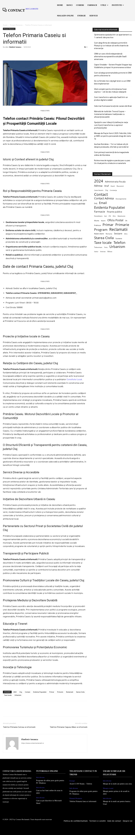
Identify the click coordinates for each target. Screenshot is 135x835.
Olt (126, 220)
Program (100, 229)
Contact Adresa (104, 198)
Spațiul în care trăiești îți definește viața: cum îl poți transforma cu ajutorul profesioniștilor (111, 125)
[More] (30, 53)
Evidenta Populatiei (39, 692)
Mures (96, 220)
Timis (106, 247)
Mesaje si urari (108, 788)
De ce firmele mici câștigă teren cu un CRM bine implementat (112, 82)
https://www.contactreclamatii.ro (32, 743)
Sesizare (118, 233)
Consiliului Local (74, 379)
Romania (109, 234)
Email (103, 202)
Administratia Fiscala (115, 181)
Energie (72, 781)
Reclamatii (69, 692)
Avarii (113, 186)
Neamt (103, 221)
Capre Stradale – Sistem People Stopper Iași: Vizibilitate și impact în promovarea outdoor (113, 66)
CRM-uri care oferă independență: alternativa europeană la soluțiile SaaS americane (110, 56)
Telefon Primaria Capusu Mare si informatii (68, 727)
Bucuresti (120, 186)
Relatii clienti (99, 234)
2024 (14, 692)
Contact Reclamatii (23, 819)
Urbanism (18, 695)
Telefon (119, 242)
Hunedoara (98, 216)
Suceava (118, 238)
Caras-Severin (98, 190)
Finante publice (114, 211)
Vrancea (102, 251)
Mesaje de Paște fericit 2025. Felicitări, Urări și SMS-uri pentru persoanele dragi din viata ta (112, 136)
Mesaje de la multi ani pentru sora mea (117, 784)
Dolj (95, 203)
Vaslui (96, 251)
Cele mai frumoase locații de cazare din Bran (113, 106)
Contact (27, 692)
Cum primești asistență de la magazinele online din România (111, 153)
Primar (51, 692)
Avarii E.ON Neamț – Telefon (80, 784)
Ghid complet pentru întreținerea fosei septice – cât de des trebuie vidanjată (110, 90)
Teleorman (98, 247)
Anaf (106, 186)
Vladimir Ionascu (15, 47)
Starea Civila (80, 692)
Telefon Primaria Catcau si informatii (19, 727)
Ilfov (114, 216)
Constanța (113, 190)
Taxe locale (8, 695)
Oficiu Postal (115, 220)
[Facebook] (5, 53)
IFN (110, 216)
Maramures (121, 216)
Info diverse (40, 777)
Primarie (60, 692)
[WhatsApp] (23, 53)
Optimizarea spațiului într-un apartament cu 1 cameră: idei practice (113, 36)
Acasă (5, 25)
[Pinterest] (17, 53)
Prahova (97, 225)
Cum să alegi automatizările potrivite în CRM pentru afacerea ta (113, 74)
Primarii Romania (16, 25)
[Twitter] (11, 53)
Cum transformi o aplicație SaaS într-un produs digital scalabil (111, 98)
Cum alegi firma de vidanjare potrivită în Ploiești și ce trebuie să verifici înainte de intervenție (111, 45)
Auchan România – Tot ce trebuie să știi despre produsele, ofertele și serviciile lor (111, 145)
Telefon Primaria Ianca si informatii (82, 801)
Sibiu (125, 234)
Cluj (20, 692)
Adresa (98, 185)
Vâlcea (109, 251)
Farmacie (99, 211)
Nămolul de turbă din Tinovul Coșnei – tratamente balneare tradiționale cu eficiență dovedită (110, 114)
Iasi (105, 216)
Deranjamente (121, 199)
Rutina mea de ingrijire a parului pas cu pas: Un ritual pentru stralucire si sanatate (112, 161)
